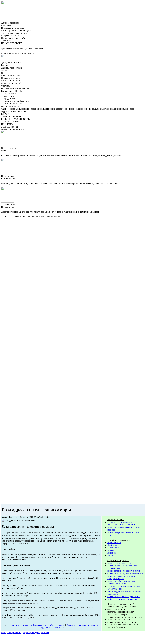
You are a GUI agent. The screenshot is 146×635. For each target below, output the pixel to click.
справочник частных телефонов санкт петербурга (32, 625)
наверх (61, 625)
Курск (110, 555)
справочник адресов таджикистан (123, 596)
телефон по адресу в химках (121, 563)
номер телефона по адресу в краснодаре (20, 632)
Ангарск (111, 550)
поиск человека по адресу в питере (124, 571)
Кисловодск (113, 547)
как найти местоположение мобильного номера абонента (121, 523)
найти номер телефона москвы (122, 599)
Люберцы (112, 545)
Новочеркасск (114, 542)
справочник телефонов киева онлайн (125, 573)
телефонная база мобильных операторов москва (121, 582)
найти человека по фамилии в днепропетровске (122, 577)
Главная (45, 632)
